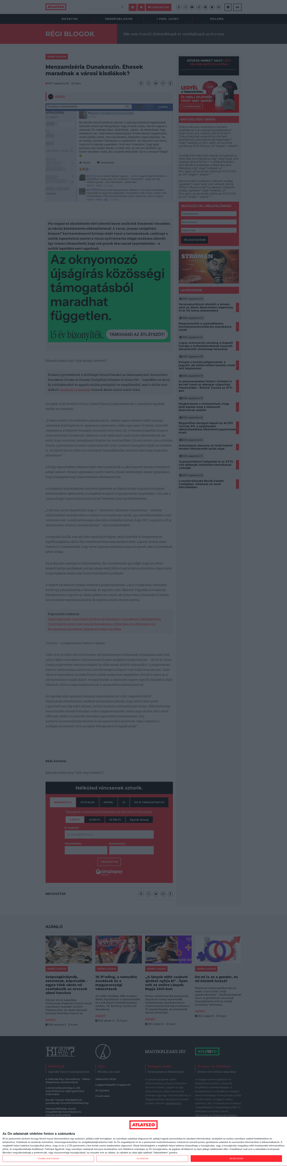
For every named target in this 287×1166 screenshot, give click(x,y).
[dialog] (143, 1141)
